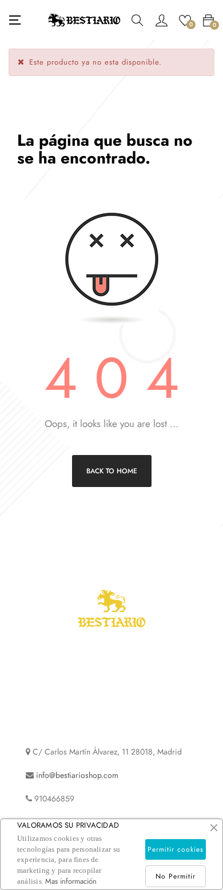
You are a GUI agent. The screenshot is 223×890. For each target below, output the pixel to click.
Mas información (71, 881)
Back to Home (111, 471)
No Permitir (176, 876)
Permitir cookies (176, 849)
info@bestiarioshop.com (77, 775)
